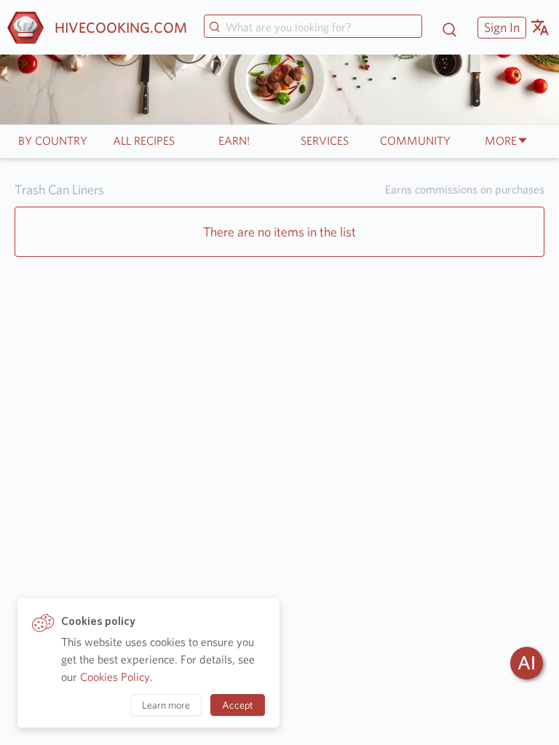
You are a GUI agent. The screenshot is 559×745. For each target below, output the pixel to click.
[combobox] (312, 27)
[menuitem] (500, 27)
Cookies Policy (115, 677)
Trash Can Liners (59, 189)
